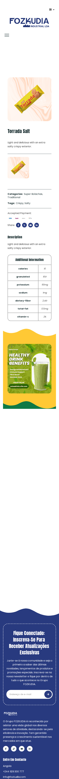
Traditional (21, 58)
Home (6, 58)
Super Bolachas (33, 194)
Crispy (19, 203)
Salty (27, 203)
